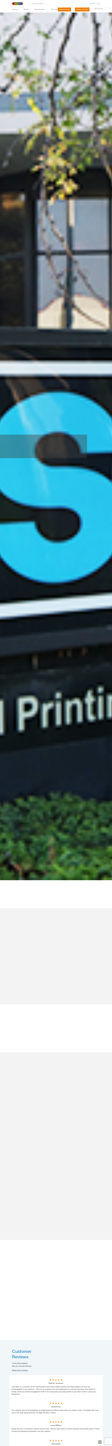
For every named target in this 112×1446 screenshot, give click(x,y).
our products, (43, 1043)
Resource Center (39, 9)
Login (98, 3)
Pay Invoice (54, 9)
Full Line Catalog (19, 904)
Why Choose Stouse (24, 1260)
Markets (26, 9)
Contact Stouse (22, 1295)
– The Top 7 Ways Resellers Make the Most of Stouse (44, 1268)
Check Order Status (37, 3)
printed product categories (73, 1115)
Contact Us (92, 3)
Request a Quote (64, 9)
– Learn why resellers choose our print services (52, 1260)
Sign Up (17, 1308)
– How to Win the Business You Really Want (38, 1264)
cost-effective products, (22, 1210)
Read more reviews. (20, 1370)
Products (15, 9)
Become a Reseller (82, 9)
